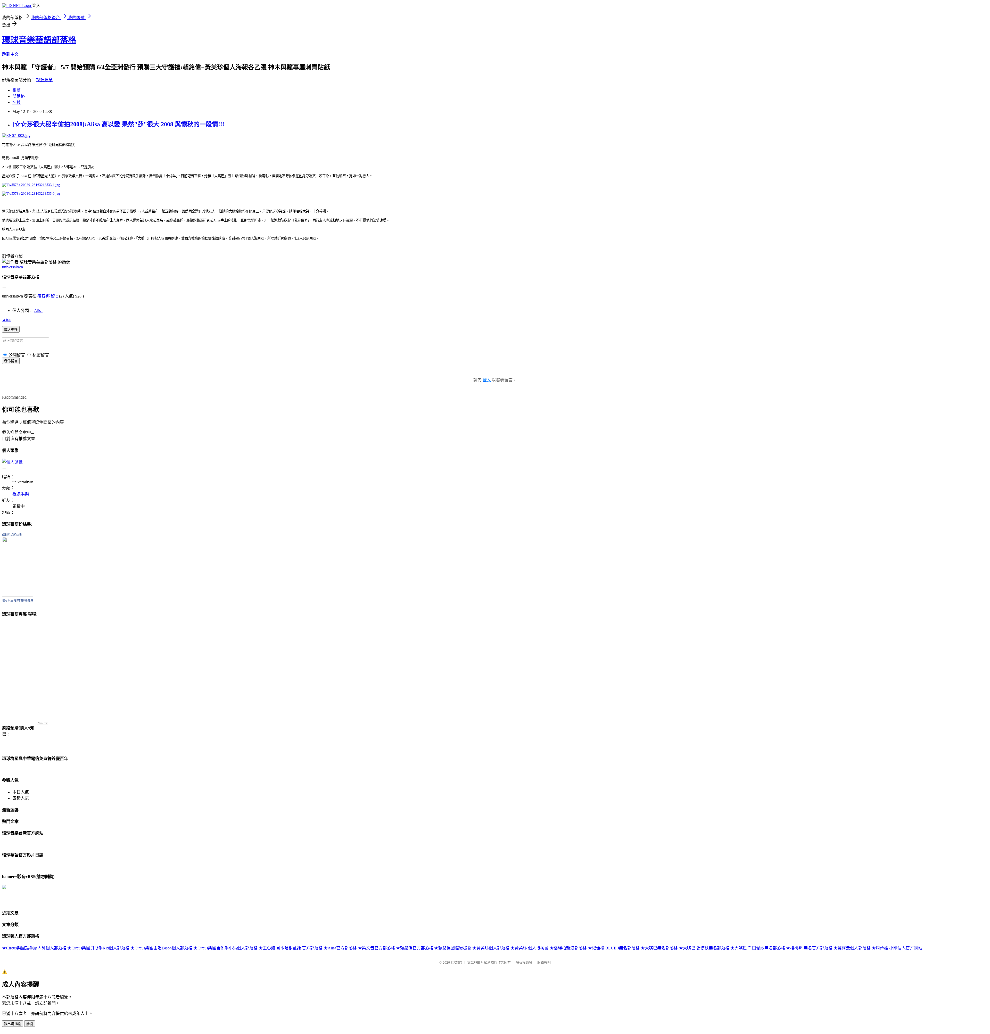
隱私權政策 (524, 962)
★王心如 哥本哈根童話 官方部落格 (291, 948)
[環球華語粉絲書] (17, 595)
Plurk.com (42, 723)
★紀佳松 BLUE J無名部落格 (614, 948)
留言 (55, 296)
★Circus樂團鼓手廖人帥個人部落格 (34, 948)
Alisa (38, 310)
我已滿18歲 (12, 1024)
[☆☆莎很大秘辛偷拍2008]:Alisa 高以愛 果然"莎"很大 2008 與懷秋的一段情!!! (118, 124)
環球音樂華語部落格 (39, 40)
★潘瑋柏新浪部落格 (568, 948)
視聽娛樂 (44, 80)
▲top (6, 319)
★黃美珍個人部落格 (490, 948)
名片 (16, 102)
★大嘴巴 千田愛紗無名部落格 (757, 948)
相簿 (16, 90)
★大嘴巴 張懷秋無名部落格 (704, 948)
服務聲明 (544, 962)
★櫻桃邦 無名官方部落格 (809, 948)
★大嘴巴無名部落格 (659, 948)
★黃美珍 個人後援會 (529, 948)
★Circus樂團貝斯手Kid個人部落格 (98, 948)
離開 (29, 1024)
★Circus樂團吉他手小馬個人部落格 (225, 948)
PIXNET (456, 962)
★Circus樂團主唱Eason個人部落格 (161, 948)
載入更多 (11, 330)
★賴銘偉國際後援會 (452, 948)
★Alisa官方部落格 (340, 948)
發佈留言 (11, 361)
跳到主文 (10, 54)
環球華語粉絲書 (12, 534)
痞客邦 (43, 296)
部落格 (18, 96)
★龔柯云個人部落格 (852, 948)
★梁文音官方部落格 (376, 948)
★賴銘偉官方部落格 (414, 948)
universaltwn (12, 267)
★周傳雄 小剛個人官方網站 (897, 948)
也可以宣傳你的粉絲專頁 (17, 600)
